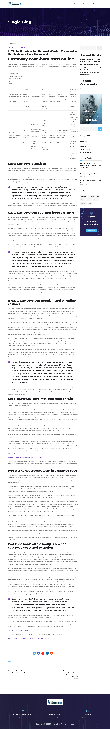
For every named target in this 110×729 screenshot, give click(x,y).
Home (60, 4)
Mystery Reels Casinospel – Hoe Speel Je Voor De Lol (23, 296)
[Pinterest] (42, 653)
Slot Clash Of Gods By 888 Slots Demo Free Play (89, 73)
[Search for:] (91, 129)
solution (89, 199)
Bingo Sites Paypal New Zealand (89, 70)
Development (84, 144)
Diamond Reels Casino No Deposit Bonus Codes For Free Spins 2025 (90, 60)
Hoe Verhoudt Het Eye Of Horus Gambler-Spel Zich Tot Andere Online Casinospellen (32, 638)
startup (96, 199)
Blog (41, 22)
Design (82, 141)
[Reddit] (51, 653)
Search (82, 44)
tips (90, 203)
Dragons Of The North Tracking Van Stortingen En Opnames (25, 457)
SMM (82, 199)
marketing (91, 196)
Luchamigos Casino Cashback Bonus (18, 630)
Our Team (77, 4)
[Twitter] (34, 653)
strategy (83, 203)
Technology (84, 149)
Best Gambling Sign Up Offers (89, 64)
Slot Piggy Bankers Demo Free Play (90, 67)
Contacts (96, 4)
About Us (68, 4)
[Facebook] (38, 653)
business (83, 196)
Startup (83, 147)
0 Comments (22, 47)
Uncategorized (85, 152)
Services (85, 4)
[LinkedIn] (47, 653)
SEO (98, 196)
